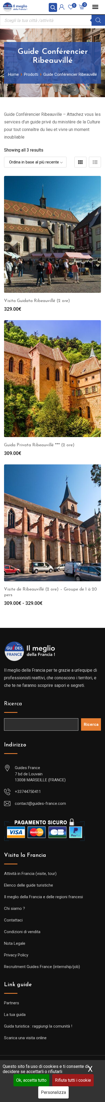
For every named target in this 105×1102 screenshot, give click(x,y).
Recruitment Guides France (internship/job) (42, 966)
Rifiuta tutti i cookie (73, 1080)
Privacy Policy (16, 955)
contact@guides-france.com (40, 803)
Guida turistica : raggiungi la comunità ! (38, 1026)
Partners (11, 1003)
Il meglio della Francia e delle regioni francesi (43, 896)
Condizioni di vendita (22, 931)
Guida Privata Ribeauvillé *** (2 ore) (39, 445)
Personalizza (53, 1092)
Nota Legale (14, 943)
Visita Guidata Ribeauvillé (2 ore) (37, 301)
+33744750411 (28, 791)
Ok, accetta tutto (31, 1080)
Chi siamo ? (14, 908)
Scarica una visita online (25, 1037)
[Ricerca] (98, 20)
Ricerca (13, 704)
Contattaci (13, 920)
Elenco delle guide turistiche (28, 885)
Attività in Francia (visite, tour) (30, 873)
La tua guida (15, 1014)
